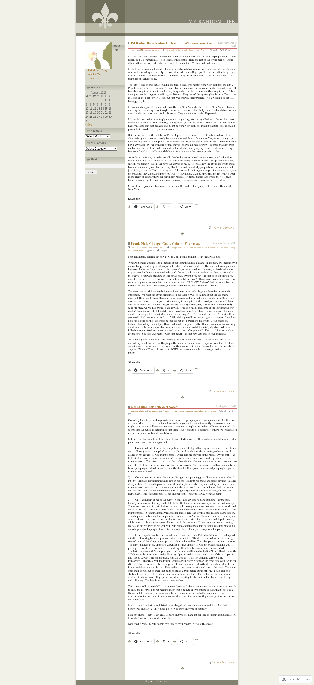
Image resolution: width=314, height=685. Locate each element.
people (220, 247)
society (232, 247)
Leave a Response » (223, 228)
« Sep (88, 124)
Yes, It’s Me (94, 74)
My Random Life (212, 21)
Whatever (156, 50)
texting (213, 411)
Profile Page (95, 78)
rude (186, 50)
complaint (179, 411)
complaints (183, 247)
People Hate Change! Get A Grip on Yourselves (165, 243)
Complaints (136, 247)
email (204, 247)
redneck (179, 50)
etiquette (188, 411)
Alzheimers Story (97, 70)
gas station (198, 411)
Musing (144, 50)
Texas (203, 50)
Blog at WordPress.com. (157, 681)
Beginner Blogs (137, 411)
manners (212, 247)
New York (170, 50)
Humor (134, 50)
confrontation (195, 247)
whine (141, 250)
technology (133, 250)
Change (173, 247)
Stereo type (194, 50)
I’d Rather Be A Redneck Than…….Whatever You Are (171, 43)
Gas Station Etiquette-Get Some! (154, 406)
